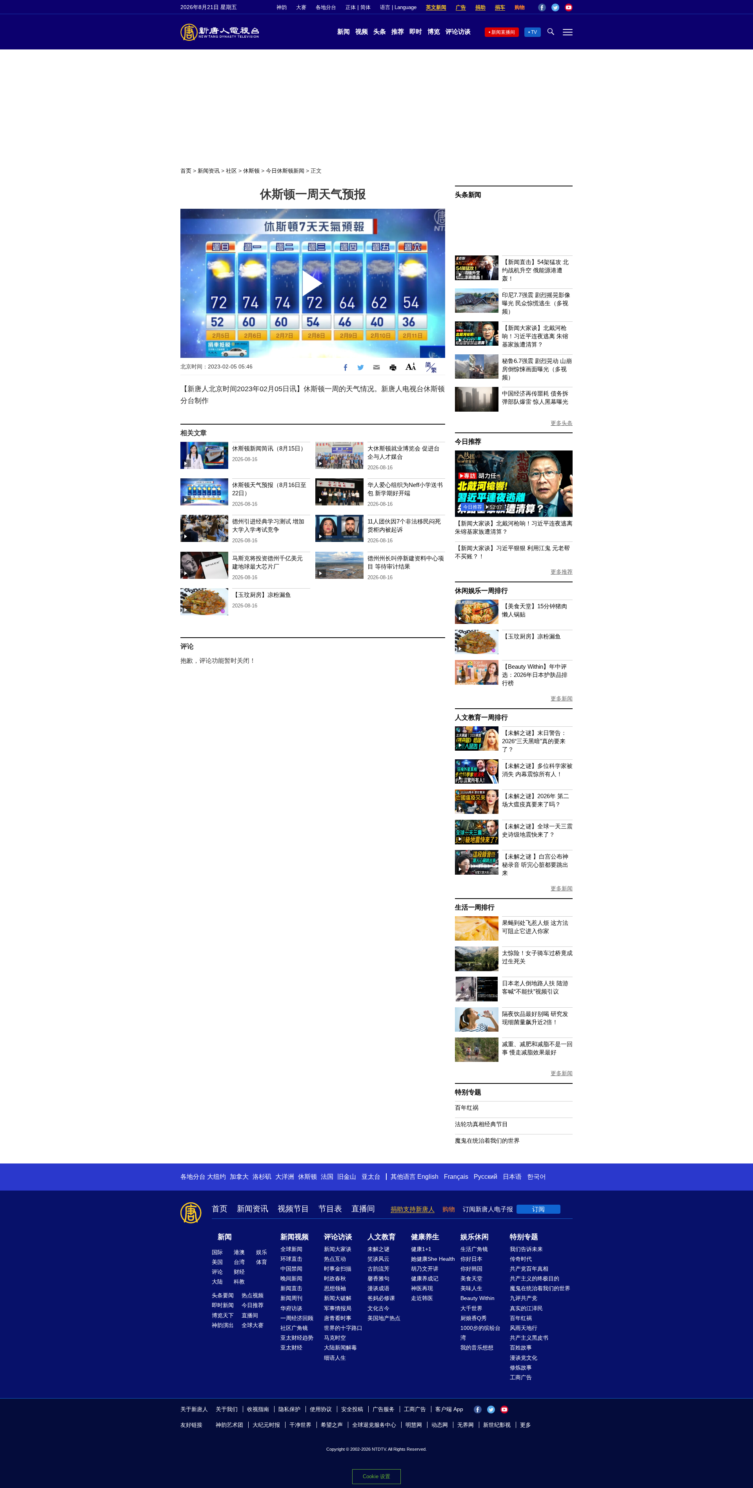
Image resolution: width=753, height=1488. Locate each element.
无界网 (465, 1425)
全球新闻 (291, 1249)
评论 (217, 1272)
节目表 (330, 1208)
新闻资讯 (209, 171)
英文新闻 (436, 7)
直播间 (363, 1208)
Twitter (555, 7)
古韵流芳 (378, 1269)
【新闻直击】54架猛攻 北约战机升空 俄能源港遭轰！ (535, 270)
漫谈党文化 (523, 1358)
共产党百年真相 (529, 1269)
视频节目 (293, 1208)
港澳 (239, 1252)
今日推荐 (468, 441)
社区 (231, 171)
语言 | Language (398, 7)
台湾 (239, 1262)
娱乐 (261, 1252)
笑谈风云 (378, 1259)
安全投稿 (352, 1409)
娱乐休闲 (474, 1237)
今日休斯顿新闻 (285, 171)
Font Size (411, 366)
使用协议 (321, 1409)
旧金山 (346, 1176)
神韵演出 (223, 1325)
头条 (379, 31)
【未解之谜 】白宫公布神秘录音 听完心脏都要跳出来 (535, 864)
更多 (525, 1425)
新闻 (343, 31)
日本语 (512, 1176)
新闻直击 (291, 1288)
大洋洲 (284, 1176)
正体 (351, 7)
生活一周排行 (475, 907)
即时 (415, 31)
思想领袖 (335, 1288)
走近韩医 (422, 1298)
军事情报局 (337, 1308)
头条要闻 (223, 1295)
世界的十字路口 (343, 1328)
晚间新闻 (291, 1278)
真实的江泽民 (526, 1308)
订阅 (538, 1209)
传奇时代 (521, 1259)
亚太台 (371, 1176)
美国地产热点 (383, 1318)
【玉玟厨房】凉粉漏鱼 (261, 594)
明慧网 (414, 1425)
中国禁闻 (291, 1269)
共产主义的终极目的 (534, 1278)
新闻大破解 (337, 1298)
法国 (327, 1176)
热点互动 (335, 1259)
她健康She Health (433, 1259)
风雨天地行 (523, 1328)
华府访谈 (291, 1308)
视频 (361, 31)
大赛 (301, 7)
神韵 (281, 7)
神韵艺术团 (229, 1425)
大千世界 (471, 1308)
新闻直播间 (503, 32)
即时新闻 (223, 1305)
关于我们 (227, 1409)
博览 (433, 31)
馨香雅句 (378, 1278)
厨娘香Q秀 (473, 1318)
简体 (365, 7)
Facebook (542, 7)
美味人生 (471, 1288)
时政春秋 (335, 1278)
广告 (461, 7)
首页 (185, 171)
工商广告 (521, 1377)
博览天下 (223, 1315)
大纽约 (216, 1176)
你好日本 (471, 1259)
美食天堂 (471, 1278)
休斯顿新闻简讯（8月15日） (269, 448)
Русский (485, 1176)
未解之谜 (378, 1249)
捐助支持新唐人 (413, 1209)
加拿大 (239, 1176)
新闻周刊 (291, 1298)
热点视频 (253, 1295)
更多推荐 (562, 572)
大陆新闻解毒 (340, 1347)
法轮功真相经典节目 (481, 1124)
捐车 (500, 7)
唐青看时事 (337, 1318)
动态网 (439, 1425)
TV (534, 32)
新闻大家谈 (337, 1249)
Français (456, 1176)
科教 (239, 1281)
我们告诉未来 (526, 1249)
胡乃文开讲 (424, 1269)
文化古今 (378, 1308)
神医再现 (422, 1288)
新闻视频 (294, 1237)
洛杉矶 (262, 1176)
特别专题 (468, 1092)
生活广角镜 (474, 1249)
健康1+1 (421, 1249)
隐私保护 (289, 1409)
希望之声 (332, 1425)
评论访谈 (458, 31)
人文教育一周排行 (481, 717)
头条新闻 (468, 195)
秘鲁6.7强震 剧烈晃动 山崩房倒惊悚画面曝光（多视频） (537, 369)
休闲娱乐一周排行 (481, 590)
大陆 (217, 1281)
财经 (239, 1272)
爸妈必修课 (381, 1298)
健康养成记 (424, 1278)
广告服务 (384, 1409)
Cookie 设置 (376, 1476)
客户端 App (449, 1409)
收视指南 (258, 1409)
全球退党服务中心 (374, 1425)
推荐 (397, 31)
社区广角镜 (294, 1328)
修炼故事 (521, 1367)
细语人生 (335, 1358)
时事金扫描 (337, 1269)
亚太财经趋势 (296, 1338)
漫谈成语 (378, 1288)
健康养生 (425, 1237)
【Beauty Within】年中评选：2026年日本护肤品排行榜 (534, 674)
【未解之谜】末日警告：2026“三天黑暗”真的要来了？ (534, 741)
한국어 (536, 1176)
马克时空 (335, 1338)
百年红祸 (466, 1107)
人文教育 (381, 1237)
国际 (217, 1252)
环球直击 (291, 1259)
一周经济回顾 (296, 1318)
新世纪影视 (497, 1425)
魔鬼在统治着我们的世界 (487, 1140)
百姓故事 (521, 1347)
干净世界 (300, 1425)
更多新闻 (562, 698)
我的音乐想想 (476, 1347)
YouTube (569, 7)
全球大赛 (253, 1325)
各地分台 (326, 7)
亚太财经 (291, 1347)
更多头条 (562, 423)
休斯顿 (251, 171)
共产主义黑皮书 (529, 1338)
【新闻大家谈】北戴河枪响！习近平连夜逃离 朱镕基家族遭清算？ (535, 336)
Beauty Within (477, 1298)
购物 (520, 7)
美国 (217, 1262)
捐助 (480, 7)
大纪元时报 (266, 1425)
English (427, 1176)
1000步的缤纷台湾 (480, 1333)
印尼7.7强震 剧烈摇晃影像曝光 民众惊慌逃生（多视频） (536, 303)
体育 (261, 1262)
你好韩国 (471, 1269)
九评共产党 (523, 1298)
